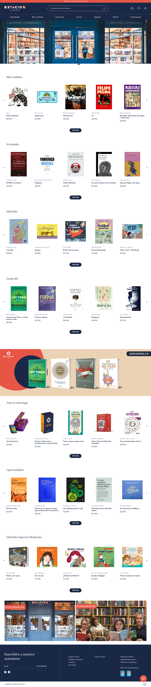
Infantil (115, 17)
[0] (132, 8)
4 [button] (79, 64)
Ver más (75, 130)
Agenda (97, 17)
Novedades (15, 17)
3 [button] (76, 64)
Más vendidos (37, 17)
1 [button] (69, 64)
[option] (75, 43)
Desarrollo (59, 17)
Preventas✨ (135, 17)
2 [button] (72, 64)
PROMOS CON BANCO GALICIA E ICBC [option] (75, 1)
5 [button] (82, 64)
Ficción (79, 17)
